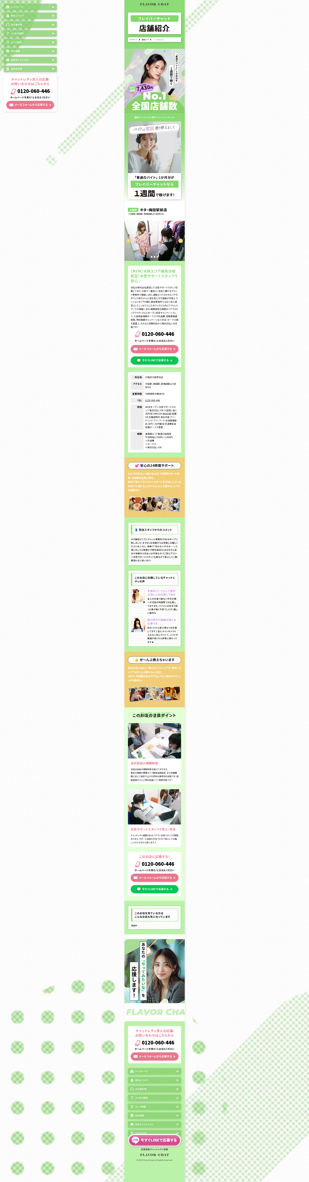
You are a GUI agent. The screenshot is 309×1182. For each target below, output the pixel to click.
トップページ (133, 40)
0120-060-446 (33, 91)
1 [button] (151, 257)
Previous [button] (128, 241)
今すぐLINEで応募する (154, 360)
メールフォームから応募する (30, 104)
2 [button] (154, 257)
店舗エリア (145, 40)
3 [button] (157, 257)
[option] (154, 241)
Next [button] (180, 241)
